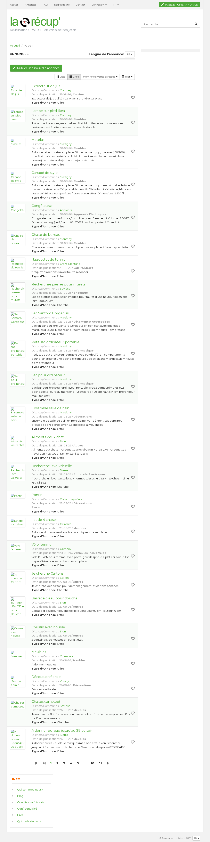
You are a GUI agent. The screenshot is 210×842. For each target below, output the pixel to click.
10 (92, 763)
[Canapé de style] (17, 177)
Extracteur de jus (46, 86)
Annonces (30, 4)
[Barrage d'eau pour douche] (17, 606)
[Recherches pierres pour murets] (17, 292)
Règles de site (62, 4)
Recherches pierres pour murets (58, 284)
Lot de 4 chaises (44, 520)
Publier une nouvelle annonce (37, 68)
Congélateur (42, 206)
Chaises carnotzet (46, 702)
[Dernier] (108, 763)
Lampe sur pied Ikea (48, 111)
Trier (127, 76)
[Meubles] (17, 654)
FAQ (45, 4)
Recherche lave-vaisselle (52, 466)
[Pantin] (17, 496)
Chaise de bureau (46, 235)
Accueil (14, 4)
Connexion (98, 4)
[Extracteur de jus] (17, 90)
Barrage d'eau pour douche (55, 598)
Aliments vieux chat (48, 437)
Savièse (65, 288)
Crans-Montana (70, 263)
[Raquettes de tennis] (17, 264)
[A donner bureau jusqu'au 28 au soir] (17, 739)
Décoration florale (46, 677)
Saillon (64, 577)
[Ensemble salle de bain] (17, 414)
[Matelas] (17, 142)
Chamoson (67, 656)
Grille (75, 76)
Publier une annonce (181, 4)
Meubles (39, 652)
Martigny (66, 144)
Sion (63, 441)
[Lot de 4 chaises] (17, 522)
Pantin (37, 495)
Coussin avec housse (48, 627)
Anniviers (66, 210)
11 (100, 763)
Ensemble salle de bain (50, 408)
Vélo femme (41, 545)
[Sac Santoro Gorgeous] (17, 318)
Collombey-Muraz (72, 499)
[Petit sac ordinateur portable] (17, 348)
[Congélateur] (17, 208)
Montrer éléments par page (99, 76)
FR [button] (115, 4)
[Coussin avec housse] (17, 632)
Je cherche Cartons (47, 573)
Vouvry (64, 681)
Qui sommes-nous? (30, 789)
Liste (62, 76)
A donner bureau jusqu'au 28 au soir (62, 730)
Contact (80, 4)
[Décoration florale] (17, 681)
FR (129, 54)
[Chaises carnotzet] (17, 704)
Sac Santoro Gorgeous (50, 313)
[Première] (36, 763)
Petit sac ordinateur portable (55, 342)
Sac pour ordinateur (48, 375)
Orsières (65, 524)
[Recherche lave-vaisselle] (17, 472)
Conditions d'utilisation (32, 802)
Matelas (38, 140)
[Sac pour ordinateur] (17, 380)
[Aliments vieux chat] (17, 441)
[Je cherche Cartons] (17, 578)
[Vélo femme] (17, 547)
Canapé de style (45, 173)
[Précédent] (44, 763)
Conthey (65, 90)
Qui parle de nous (29, 821)
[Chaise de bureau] (17, 239)
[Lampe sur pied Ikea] (17, 115)
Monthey (66, 239)
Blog (20, 796)
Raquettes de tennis (48, 259)
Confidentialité (27, 808)
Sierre (64, 470)
